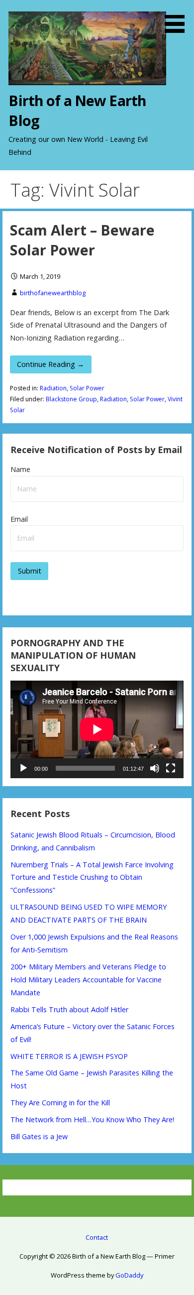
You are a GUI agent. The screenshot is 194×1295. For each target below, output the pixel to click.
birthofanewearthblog (53, 292)
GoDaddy (129, 1275)
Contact (97, 1237)
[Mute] (155, 768)
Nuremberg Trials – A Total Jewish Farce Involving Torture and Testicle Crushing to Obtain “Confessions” (92, 877)
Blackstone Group (71, 399)
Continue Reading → (50, 364)
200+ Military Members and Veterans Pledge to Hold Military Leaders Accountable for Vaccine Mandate (88, 979)
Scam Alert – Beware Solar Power (82, 239)
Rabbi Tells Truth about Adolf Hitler (69, 1009)
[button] (178, 18)
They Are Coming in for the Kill (60, 1102)
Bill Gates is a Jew (39, 1136)
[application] (96, 729)
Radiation (53, 388)
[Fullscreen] (171, 768)
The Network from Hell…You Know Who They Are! (92, 1119)
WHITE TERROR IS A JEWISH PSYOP (69, 1056)
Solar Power (87, 388)
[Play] (23, 768)
